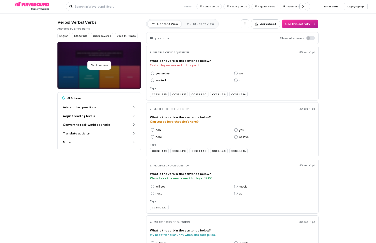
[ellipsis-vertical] (245, 23)
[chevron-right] (302, 6)
